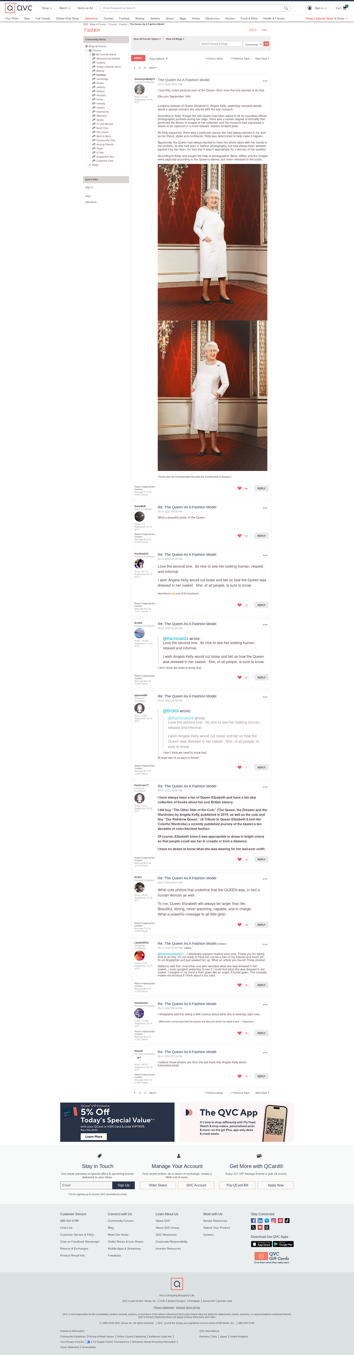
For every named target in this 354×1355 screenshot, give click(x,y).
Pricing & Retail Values (101, 1336)
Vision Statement (69, 1347)
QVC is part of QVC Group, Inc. (140, 1301)
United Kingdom (239, 1336)
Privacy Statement (164, 1307)
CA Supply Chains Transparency (111, 1341)
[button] (311, 8)
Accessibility (89, 1347)
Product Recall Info (72, 1255)
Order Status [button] (158, 1185)
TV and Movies (104, 124)
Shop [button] (45, 8)
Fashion (124, 18)
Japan (223, 1336)
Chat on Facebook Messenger (80, 1241)
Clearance (91, 18)
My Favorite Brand (106, 54)
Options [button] (265, 80)
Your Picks (11, 18)
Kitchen (230, 18)
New (27, 18)
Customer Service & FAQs (77, 1234)
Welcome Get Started (108, 58)
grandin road (225, 1301)
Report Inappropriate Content (144, 488)
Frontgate (194, 1301)
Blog (111, 1227)
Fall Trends (43, 18)
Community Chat (105, 140)
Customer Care (104, 160)
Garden (108, 18)
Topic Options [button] (157, 58)
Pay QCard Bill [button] (237, 1185)
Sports (100, 119)
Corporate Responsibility (171, 1241)
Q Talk (99, 152)
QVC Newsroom (166, 1234)
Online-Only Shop (67, 18)
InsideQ (100, 62)
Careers (208, 1234)
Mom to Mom (103, 136)
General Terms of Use (188, 1307)
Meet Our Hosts (118, 1234)
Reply (262, 488)
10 (145, 1079)
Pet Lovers (102, 132)
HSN (162, 1301)
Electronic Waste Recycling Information (154, 1341)
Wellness (101, 115)
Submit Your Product (216, 1227)
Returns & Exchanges (74, 1248)
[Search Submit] (286, 8)
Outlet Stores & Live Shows (125, 1241)
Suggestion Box (105, 156)
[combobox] (191, 8)
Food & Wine (249, 18)
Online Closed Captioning (131, 1336)
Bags (183, 18)
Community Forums (121, 1220)
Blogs (95, 164)
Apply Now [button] (276, 1185)
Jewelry (155, 18)
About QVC (163, 1220)
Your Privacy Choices (72, 1341)
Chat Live (66, 1227)
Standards (91, 202)
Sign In (253, 29)
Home (196, 18)
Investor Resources (168, 1248)
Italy (214, 1336)
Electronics (212, 18)
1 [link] (134, 67)
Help (264, 29)
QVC (85, 24)
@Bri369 (171, 711)
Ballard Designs (177, 1301)
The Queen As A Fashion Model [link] (147, 24)
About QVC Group (167, 1227)
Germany (204, 1336)
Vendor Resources (215, 1220)
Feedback (114, 1255)
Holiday (100, 103)
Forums (113, 24)
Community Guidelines (73, 1336)
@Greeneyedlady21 (171, 954)
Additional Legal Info (160, 1336)
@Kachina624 (175, 638)
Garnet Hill (209, 1301)
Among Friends (104, 144)
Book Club (102, 128)
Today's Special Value (108, 66)
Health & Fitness (274, 18)
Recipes (101, 95)
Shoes (170, 18)
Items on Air (85, 8)
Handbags (102, 79)
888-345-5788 (69, 1220)
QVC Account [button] (196, 1185)
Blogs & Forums (98, 24)
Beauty (139, 18)
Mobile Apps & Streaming (124, 1248)
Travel (99, 148)
